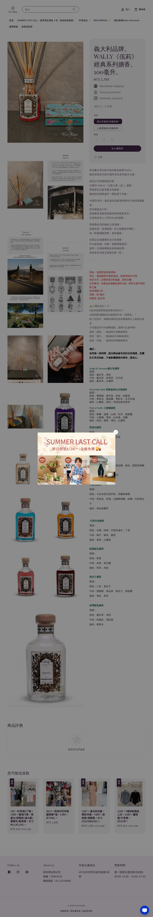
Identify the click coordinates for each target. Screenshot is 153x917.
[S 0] (76, 458)
